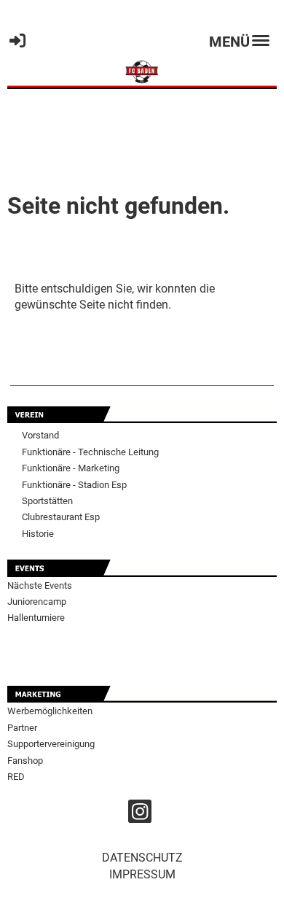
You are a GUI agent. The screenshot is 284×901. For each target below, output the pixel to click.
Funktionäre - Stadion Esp (74, 484)
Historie (38, 533)
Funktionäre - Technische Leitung (90, 451)
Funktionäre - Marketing (70, 468)
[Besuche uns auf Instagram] (139, 815)
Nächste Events (39, 585)
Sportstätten (47, 500)
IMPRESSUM (142, 874)
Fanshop (25, 760)
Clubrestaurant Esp (61, 516)
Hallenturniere (36, 617)
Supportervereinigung (51, 743)
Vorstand (40, 435)
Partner (22, 727)
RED (16, 776)
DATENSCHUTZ (142, 858)
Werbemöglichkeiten (49, 710)
